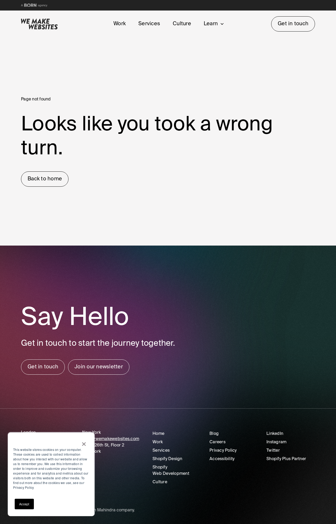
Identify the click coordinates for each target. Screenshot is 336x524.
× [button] (84, 442)
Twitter (273, 451)
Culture (182, 24)
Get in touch (293, 24)
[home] (45, 24)
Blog (214, 434)
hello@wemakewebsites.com (110, 439)
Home (158, 434)
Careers (217, 442)
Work (119, 24)
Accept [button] (24, 504)
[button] (212, 24)
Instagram (276, 442)
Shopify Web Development (171, 470)
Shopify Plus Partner (286, 459)
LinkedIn (274, 434)
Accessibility (221, 459)
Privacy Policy (223, 451)
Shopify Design (167, 459)
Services (149, 24)
